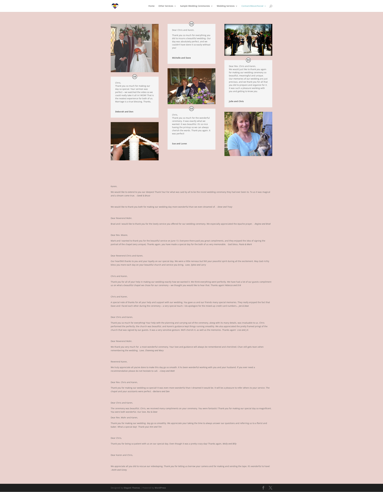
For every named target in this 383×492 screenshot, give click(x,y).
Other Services (165, 6)
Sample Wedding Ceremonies (195, 6)
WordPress (160, 487)
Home (151, 6)
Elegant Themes (132, 487)
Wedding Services (226, 6)
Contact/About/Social (252, 6)
